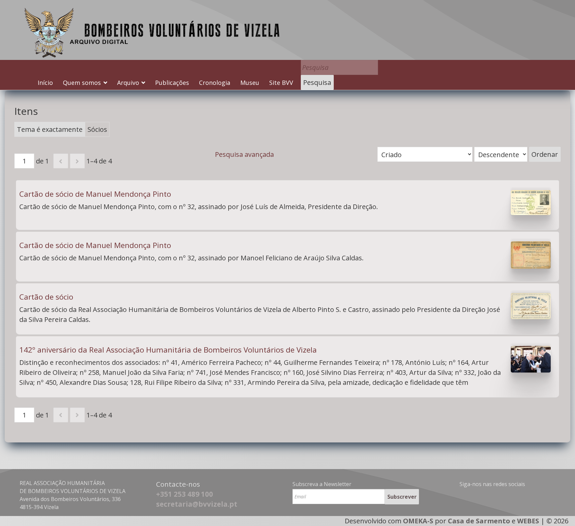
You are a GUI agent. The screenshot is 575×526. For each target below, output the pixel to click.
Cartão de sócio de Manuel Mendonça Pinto (95, 194)
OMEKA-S (418, 520)
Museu (249, 83)
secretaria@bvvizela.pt (196, 504)
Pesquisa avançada (244, 154)
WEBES (528, 520)
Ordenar (544, 154)
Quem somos (82, 83)
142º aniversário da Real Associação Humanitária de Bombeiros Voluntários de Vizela (168, 350)
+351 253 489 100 (184, 494)
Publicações (172, 83)
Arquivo (128, 83)
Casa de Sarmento (479, 520)
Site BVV (281, 83)
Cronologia (214, 83)
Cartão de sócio (46, 297)
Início (45, 83)
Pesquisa (317, 82)
